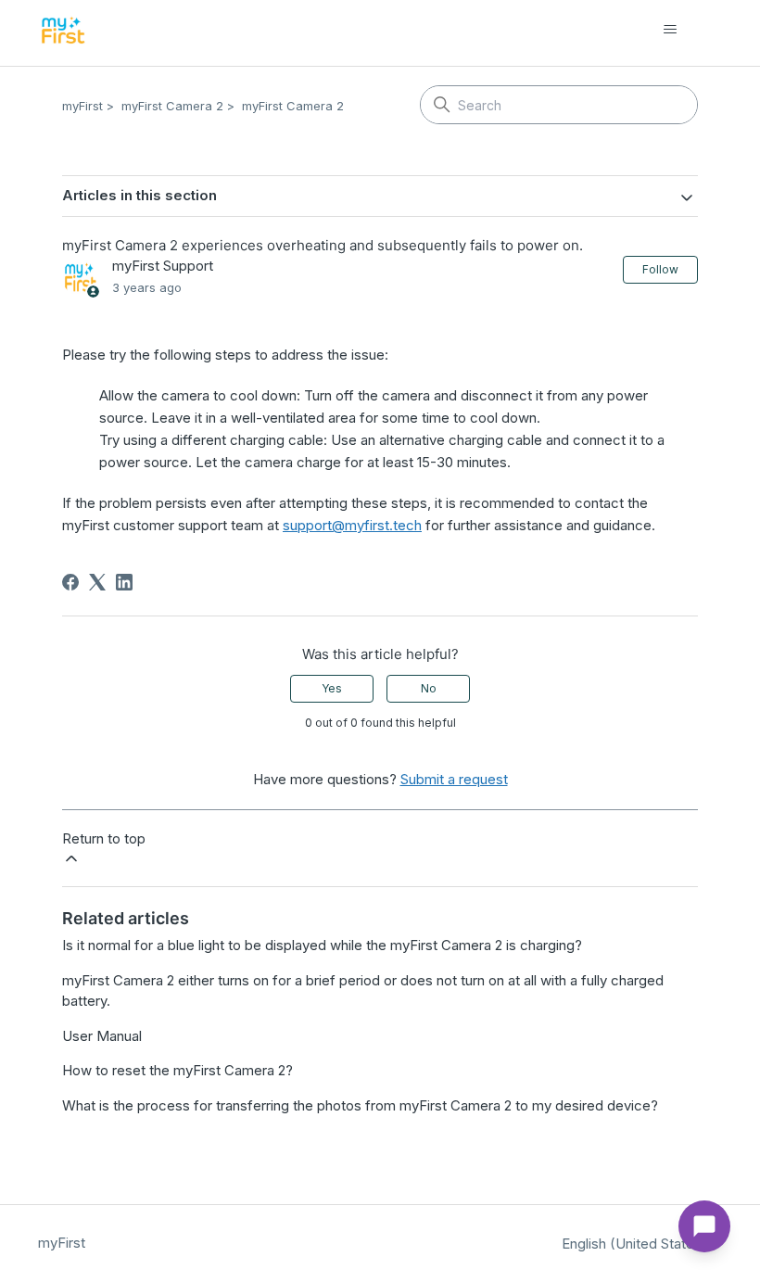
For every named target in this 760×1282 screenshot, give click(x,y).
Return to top (104, 838)
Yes (332, 688)
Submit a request (454, 779)
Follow (660, 269)
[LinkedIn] (124, 582)
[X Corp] (97, 582)
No (429, 688)
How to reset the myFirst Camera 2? (177, 1070)
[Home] (63, 30)
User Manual (102, 1036)
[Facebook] (70, 582)
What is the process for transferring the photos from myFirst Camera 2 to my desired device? (360, 1105)
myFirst (82, 105)
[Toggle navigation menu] (689, 30)
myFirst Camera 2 (172, 105)
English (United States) (636, 1243)
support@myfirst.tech (352, 525)
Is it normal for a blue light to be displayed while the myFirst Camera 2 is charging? (322, 945)
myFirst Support (162, 265)
